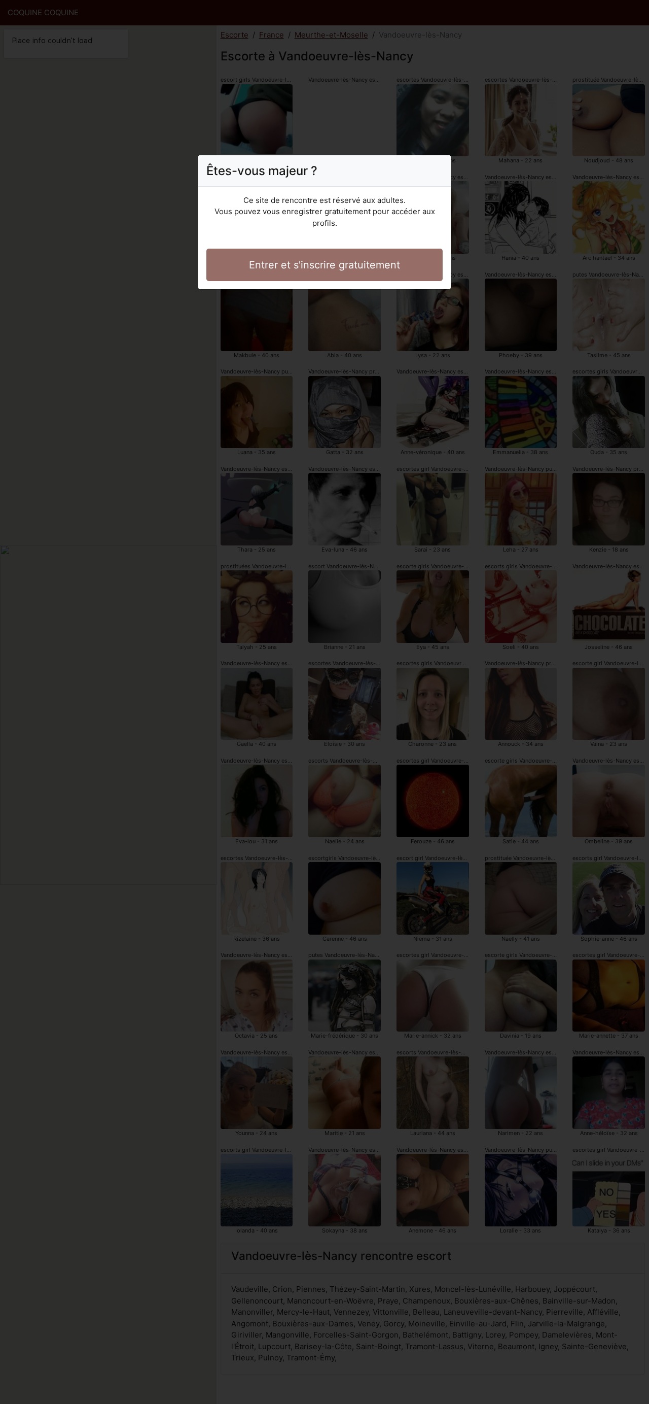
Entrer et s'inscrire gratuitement (324, 265)
